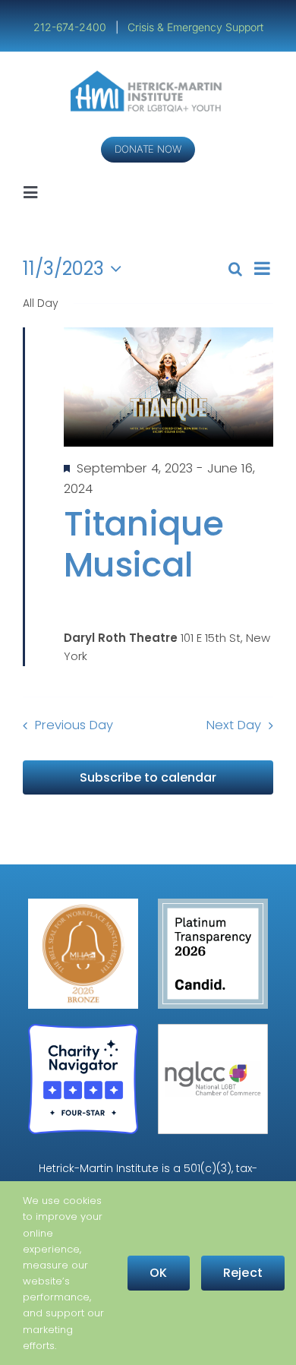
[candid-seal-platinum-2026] (213, 904)
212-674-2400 (71, 27)
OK (158, 1272)
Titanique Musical (143, 544)
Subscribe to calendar (148, 777)
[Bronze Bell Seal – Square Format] (83, 904)
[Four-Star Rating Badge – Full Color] (83, 1030)
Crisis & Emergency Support (195, 27)
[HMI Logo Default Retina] (148, 76)
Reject (243, 1272)
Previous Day (74, 725)
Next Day (233, 725)
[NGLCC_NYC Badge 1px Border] (213, 1030)
